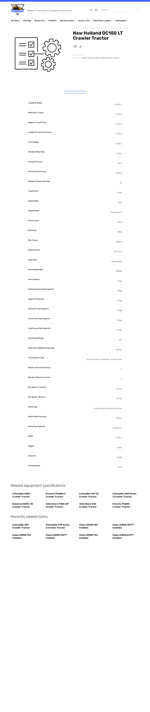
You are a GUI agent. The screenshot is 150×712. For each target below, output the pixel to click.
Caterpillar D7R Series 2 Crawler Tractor (57, 527)
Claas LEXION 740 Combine (88, 537)
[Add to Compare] (80, 47)
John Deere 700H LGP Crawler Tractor (57, 506)
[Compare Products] (91, 11)
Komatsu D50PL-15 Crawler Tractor (22, 506)
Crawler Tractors (95, 29)
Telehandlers (121, 21)
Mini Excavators (67, 21)
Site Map (27, 21)
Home (75, 29)
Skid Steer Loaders (102, 21)
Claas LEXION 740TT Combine (56, 537)
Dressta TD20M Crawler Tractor (121, 506)
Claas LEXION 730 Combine (21, 537)
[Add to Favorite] (75, 47)
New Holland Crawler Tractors (117, 29)
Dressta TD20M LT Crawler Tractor (56, 496)
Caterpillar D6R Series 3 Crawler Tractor (124, 496)
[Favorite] (96, 11)
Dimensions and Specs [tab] (75, 92)
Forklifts (52, 21)
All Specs (15, 21)
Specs (83, 29)
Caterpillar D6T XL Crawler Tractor (89, 496)
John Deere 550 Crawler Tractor (88, 506)
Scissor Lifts (84, 21)
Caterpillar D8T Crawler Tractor (21, 527)
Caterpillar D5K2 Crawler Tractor (21, 496)
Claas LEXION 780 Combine (88, 527)
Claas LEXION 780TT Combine (123, 527)
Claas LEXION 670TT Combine (123, 537)
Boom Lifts (40, 21)
